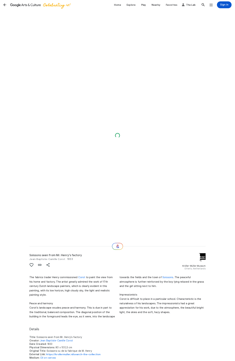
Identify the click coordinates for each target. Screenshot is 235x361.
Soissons (167, 277)
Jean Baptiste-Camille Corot (56, 340)
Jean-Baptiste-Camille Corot (47, 259)
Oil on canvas (48, 357)
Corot (81, 277)
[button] (5, 5)
